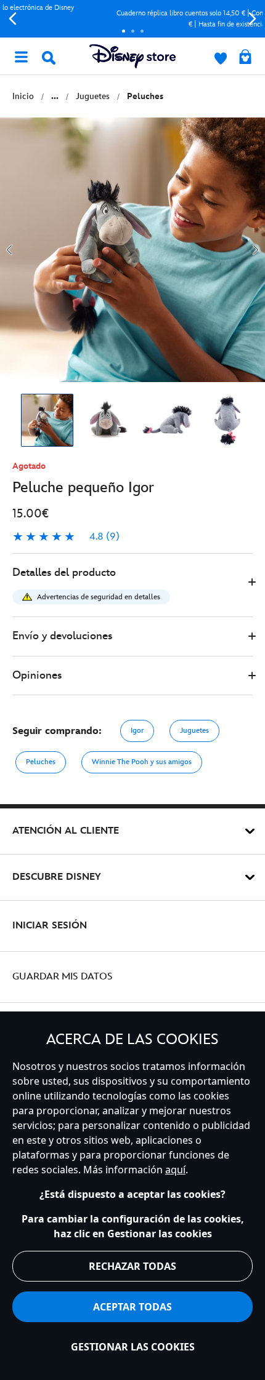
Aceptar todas (132, 1307)
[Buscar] (48, 57)
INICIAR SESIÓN (49, 925)
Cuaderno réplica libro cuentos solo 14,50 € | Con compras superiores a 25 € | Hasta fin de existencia (133, 19)
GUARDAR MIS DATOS (62, 977)
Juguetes (194, 730)
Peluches (40, 762)
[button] (132, 585)
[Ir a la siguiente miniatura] (256, 249)
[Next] (252, 19)
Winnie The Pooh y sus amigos (142, 762)
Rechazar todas (132, 1266)
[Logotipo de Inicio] (132, 56)
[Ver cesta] (245, 57)
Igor (137, 730)
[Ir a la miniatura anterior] (9, 249)
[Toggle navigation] (21, 56)
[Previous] (12, 19)
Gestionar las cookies (133, 1347)
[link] (66, 537)
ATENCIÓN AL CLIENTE (65, 831)
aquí (175, 1169)
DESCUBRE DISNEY (56, 877)
